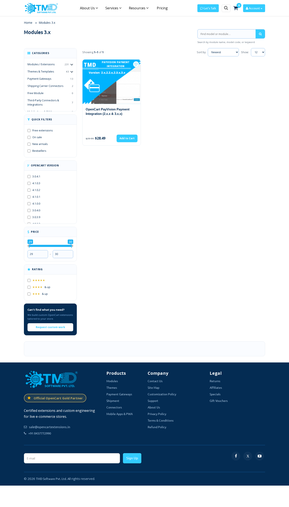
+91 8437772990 (39, 433)
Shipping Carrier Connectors (50, 86)
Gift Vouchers (219, 401)
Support (153, 401)
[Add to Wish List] (136, 64)
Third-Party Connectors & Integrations (50, 102)
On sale (37, 137)
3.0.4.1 (36, 176)
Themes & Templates (41, 71)
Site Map (153, 387)
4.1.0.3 (36, 183)
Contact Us (155, 381)
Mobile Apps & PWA (119, 414)
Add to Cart (127, 138)
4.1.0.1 (36, 197)
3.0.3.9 (36, 217)
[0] (235, 8)
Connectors (114, 407)
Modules (112, 381)
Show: (245, 52)
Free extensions (42, 130)
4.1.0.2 (36, 190)
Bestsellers (39, 151)
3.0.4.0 (36, 210)
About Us (88, 8)
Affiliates (216, 387)
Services (112, 8)
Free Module (50, 93)
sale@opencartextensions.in (49, 427)
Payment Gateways (50, 79)
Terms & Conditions (160, 420)
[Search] (260, 33)
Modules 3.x (47, 23)
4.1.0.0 (36, 203)
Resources (137, 8)
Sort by (201, 52)
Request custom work (50, 327)
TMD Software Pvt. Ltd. (51, 479)
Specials (215, 394)
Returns (215, 381)
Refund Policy (157, 427)
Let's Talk (209, 8)
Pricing (162, 8)
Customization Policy (162, 394)
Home (28, 23)
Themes (111, 387)
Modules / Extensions (41, 64)
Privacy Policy (157, 414)
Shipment (112, 401)
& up (41, 287)
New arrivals (40, 144)
